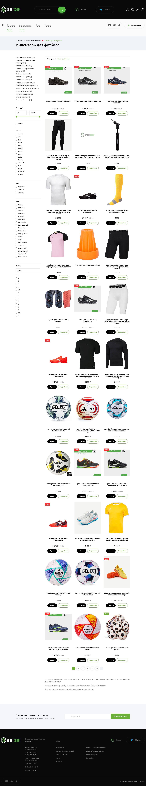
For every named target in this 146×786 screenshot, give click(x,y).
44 (128, 585)
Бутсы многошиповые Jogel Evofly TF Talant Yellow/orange (117, 594)
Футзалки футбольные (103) (25, 57)
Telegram (107, 9)
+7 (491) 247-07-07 (30, 763)
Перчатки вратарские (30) (24, 94)
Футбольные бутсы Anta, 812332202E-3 (58, 375)
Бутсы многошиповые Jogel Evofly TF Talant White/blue (87, 539)
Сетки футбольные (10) (24, 91)
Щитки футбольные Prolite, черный (58, 320)
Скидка (20, 123)
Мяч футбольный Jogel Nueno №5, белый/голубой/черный (117, 430)
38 (87, 527)
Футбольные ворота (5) (24, 77)
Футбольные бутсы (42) (24, 80)
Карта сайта (89, 758)
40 (95, 527)
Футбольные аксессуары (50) (25, 82)
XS (54, 147)
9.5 (117, 93)
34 (77, 527)
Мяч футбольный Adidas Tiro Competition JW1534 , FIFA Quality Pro (88, 430)
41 (98, 527)
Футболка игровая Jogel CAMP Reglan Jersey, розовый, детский (58, 266)
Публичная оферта (91, 754)
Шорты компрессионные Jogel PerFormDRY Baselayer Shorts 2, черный (117, 266)
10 (96, 202)
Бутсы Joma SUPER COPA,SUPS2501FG (87, 101)
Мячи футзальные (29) (23, 97)
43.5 (124, 585)
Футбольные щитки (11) (24, 66)
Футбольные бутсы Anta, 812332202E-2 (87, 211)
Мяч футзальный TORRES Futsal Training (58, 594)
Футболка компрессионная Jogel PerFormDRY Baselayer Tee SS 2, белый (58, 212)
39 (91, 527)
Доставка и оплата (25, 25)
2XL (124, 366)
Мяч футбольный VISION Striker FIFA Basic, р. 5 (58, 484)
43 (120, 585)
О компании (11, 25)
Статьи (38, 25)
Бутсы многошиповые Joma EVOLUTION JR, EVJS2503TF (58, 648)
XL (65, 202)
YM (56, 257)
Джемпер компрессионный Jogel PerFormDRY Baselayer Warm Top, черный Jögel (117, 376)
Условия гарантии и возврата (65, 751)
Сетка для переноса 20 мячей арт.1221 (117, 648)
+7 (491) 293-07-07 (30, 753)
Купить (52, 113)
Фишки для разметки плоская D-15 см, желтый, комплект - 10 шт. (87, 156)
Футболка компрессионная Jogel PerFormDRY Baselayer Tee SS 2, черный (87, 376)
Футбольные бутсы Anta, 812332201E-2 (58, 539)
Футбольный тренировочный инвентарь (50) (25, 61)
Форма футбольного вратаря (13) (27, 88)
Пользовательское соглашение (95, 751)
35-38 (114, 202)
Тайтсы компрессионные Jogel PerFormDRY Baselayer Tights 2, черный (58, 157)
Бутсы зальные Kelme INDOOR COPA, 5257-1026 (88, 484)
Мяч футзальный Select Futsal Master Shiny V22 (58, 430)
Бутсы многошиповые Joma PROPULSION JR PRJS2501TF (117, 484)
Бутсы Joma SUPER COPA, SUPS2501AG (88, 320)
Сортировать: (52, 59)
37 (84, 527)
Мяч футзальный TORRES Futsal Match (87, 648)
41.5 (113, 585)
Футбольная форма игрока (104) (27, 85)
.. (92, 668)
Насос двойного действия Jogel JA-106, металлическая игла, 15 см (117, 156)
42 (87, 530)
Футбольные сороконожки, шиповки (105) (25, 70)
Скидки (21, 30)
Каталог (83, 9)
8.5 (87, 93)
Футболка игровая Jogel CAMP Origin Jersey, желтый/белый (117, 539)
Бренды (9, 30)
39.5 (128, 581)
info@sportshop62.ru (31, 770)
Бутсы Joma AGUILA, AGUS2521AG (58, 101)
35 (109, 581)
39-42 (119, 202)
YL (62, 147)
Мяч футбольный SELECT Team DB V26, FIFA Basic (87, 594)
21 (97, 668)
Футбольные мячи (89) (23, 74)
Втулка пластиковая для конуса (87, 265)
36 (80, 527)
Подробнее (64, 113)
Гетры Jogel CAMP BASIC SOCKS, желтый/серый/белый (117, 211)
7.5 (82, 311)
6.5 (79, 202)
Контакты (48, 25)
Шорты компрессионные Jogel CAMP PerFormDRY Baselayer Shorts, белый (117, 321)
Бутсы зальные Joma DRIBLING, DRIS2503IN (117, 102)
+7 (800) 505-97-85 (30, 755)
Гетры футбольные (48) (24, 100)
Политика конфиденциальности (95, 747)
